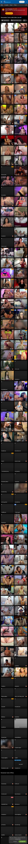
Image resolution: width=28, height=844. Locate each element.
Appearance (6, 20)
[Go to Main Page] (8, 1)
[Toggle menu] (1, 2)
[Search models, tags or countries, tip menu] (26, 5)
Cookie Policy (18, 839)
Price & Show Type (17, 20)
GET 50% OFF (9, 13)
